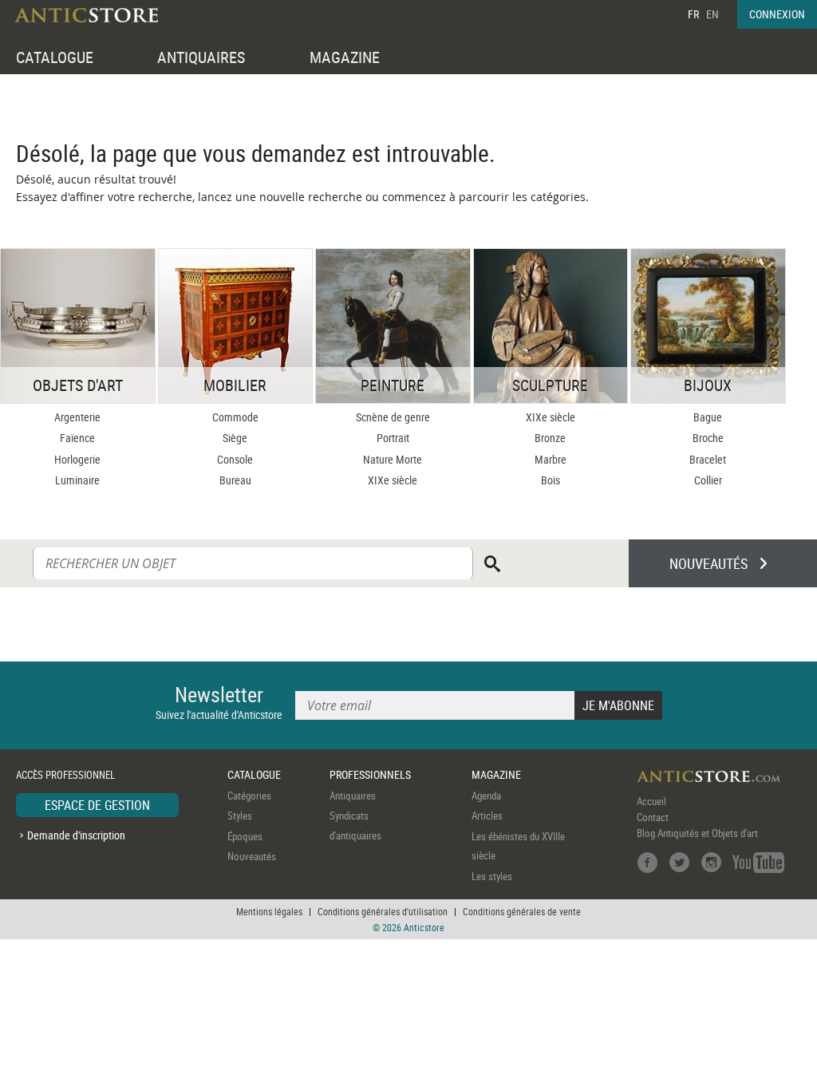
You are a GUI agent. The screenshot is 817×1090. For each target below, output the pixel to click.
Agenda (486, 795)
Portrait (393, 437)
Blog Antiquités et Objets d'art (697, 833)
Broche (708, 437)
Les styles (492, 876)
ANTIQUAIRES (201, 57)
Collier (708, 480)
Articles (487, 815)
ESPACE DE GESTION (97, 805)
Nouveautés (251, 856)
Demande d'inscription (76, 835)
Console (235, 459)
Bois (550, 480)
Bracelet (707, 459)
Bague (707, 417)
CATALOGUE (54, 57)
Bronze (550, 437)
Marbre (550, 459)
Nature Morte (392, 459)
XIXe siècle (392, 480)
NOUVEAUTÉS (708, 563)
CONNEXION (777, 14)
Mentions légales (269, 911)
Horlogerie (77, 459)
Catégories (249, 795)
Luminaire (77, 480)
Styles (239, 815)
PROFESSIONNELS (370, 774)
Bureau (235, 480)
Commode (235, 417)
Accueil (651, 801)
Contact (653, 817)
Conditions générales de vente (522, 911)
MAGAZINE (345, 57)
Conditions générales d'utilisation (383, 911)
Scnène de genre (393, 417)
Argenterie (77, 417)
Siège (235, 437)
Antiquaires (353, 795)
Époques (244, 836)
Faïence (77, 437)
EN (712, 14)
